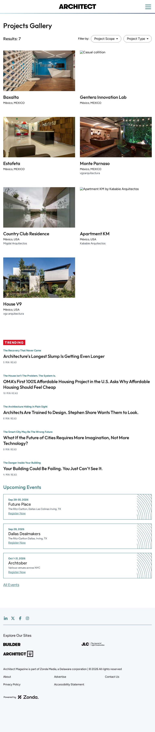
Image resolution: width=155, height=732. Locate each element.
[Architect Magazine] (77, 6)
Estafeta (11, 163)
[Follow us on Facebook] (20, 618)
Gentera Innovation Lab (103, 97)
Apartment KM (95, 233)
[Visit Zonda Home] (21, 697)
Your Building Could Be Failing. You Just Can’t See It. (53, 468)
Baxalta (11, 97)
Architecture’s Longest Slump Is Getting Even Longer (54, 356)
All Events (11, 585)
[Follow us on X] (12, 618)
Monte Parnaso (95, 163)
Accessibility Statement (69, 684)
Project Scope (104, 39)
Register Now (17, 513)
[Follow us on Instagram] (27, 618)
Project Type (136, 39)
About (7, 676)
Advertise (60, 676)
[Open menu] (148, 7)
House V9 (12, 304)
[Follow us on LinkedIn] (5, 618)
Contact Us (112, 676)
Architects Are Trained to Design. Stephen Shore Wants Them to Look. (70, 412)
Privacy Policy (11, 684)
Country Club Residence (26, 233)
